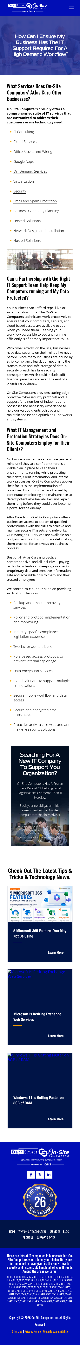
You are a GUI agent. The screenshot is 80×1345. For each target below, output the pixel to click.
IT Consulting (23, 131)
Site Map (17, 1331)
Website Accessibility (55, 1331)
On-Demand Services (30, 171)
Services (55, 1231)
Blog (66, 1231)
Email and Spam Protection (35, 201)
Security (19, 191)
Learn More (55, 952)
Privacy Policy (33, 1331)
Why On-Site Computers (32, 1231)
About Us (28, 1237)
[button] (71, 8)
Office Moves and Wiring (32, 151)
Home (12, 1231)
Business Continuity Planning (36, 210)
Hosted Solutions (27, 221)
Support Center (46, 1237)
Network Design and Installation (38, 230)
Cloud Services (25, 141)
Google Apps (23, 161)
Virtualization (23, 181)
